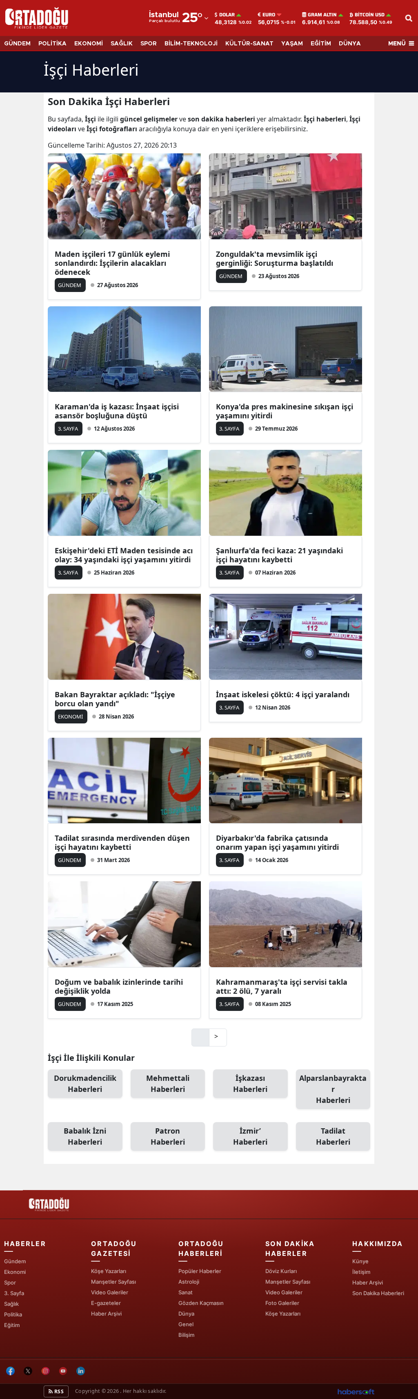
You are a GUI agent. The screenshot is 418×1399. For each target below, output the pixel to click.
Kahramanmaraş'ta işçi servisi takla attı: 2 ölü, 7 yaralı (281, 986)
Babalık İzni (85, 1136)
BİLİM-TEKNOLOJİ (191, 44)
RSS (58, 1391)
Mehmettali (167, 1083)
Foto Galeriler (282, 1303)
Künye (360, 1261)
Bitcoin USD (370, 14)
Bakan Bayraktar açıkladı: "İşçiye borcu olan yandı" (115, 699)
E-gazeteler (106, 1303)
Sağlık (11, 1304)
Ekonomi (15, 1272)
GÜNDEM (17, 44)
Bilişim (186, 1335)
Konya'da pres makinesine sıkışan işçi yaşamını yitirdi (284, 411)
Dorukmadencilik (85, 1083)
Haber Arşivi (106, 1313)
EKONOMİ (88, 44)
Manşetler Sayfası (113, 1281)
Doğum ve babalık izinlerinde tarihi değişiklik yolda (119, 986)
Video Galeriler (109, 1292)
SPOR (148, 44)
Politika (13, 1314)
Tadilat (333, 1136)
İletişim (361, 1272)
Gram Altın (322, 14)
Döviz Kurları (281, 1271)
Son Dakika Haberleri (378, 1293)
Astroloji (188, 1281)
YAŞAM (292, 44)
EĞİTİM (321, 44)
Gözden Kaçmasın (201, 1303)
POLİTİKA (52, 44)
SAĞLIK (122, 44)
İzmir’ (250, 1136)
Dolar (227, 14)
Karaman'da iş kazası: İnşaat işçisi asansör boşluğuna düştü (117, 411)
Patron (168, 1136)
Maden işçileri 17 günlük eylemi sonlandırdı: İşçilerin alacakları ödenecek (112, 262)
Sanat (185, 1292)
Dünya (186, 1313)
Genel (185, 1324)
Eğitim (12, 1325)
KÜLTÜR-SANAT (249, 44)
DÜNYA (350, 44)
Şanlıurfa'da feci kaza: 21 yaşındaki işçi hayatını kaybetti (279, 555)
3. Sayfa (14, 1293)
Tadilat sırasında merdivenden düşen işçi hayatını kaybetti (122, 842)
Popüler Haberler (199, 1271)
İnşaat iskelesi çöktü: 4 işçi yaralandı (282, 694)
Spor (10, 1282)
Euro (268, 14)
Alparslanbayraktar (333, 1089)
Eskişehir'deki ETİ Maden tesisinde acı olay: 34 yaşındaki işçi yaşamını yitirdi (124, 555)
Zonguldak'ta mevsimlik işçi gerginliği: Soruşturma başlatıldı (274, 258)
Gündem (15, 1261)
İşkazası (250, 1083)
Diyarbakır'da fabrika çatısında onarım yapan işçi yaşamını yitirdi (277, 842)
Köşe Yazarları (108, 1271)
